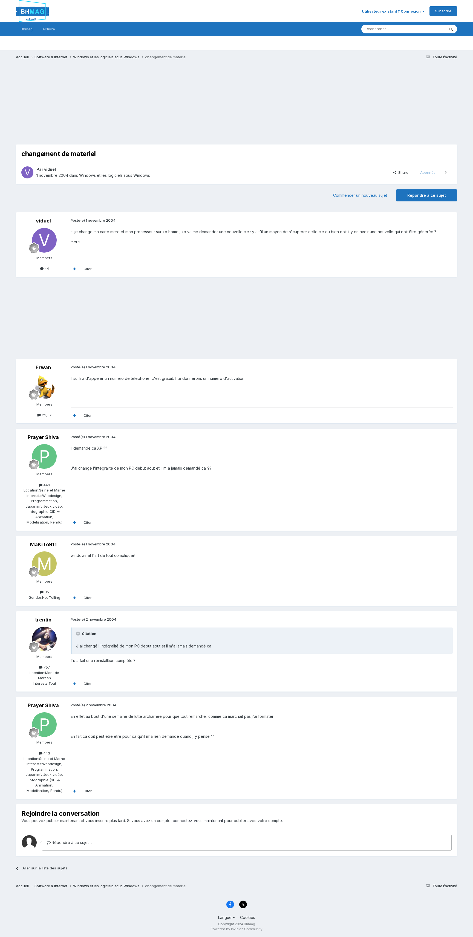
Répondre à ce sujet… (71, 842)
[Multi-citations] (74, 269)
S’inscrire (443, 11)
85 (46, 592)
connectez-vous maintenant (198, 820)
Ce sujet (431, 29)
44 (46, 268)
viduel (50, 169)
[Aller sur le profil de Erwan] (44, 386)
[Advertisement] (115, 106)
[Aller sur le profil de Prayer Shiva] (44, 456)
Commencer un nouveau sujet (360, 195)
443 (46, 485)
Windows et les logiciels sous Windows (114, 175)
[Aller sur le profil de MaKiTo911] (44, 563)
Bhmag (27, 29)
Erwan (43, 367)
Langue (225, 917)
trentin (43, 620)
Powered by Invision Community (236, 929)
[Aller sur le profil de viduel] (27, 172)
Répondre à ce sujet (426, 195)
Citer (87, 269)
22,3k (46, 415)
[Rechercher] (451, 29)
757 (46, 667)
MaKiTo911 (43, 544)
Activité (48, 29)
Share (402, 172)
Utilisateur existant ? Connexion (392, 11)
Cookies (247, 917)
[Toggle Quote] (78, 633)
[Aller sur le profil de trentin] (44, 639)
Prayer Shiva (43, 437)
